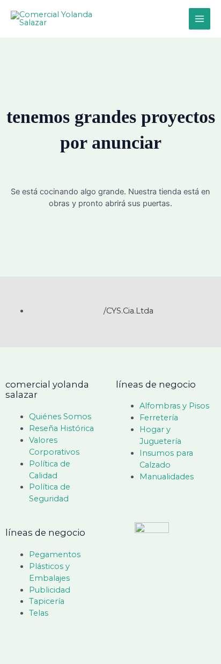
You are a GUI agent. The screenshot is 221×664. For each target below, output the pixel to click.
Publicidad (49, 590)
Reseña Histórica (61, 428)
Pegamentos (54, 554)
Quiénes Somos (60, 416)
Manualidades (166, 476)
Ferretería (158, 417)
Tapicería (46, 601)
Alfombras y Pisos (174, 406)
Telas (38, 613)
